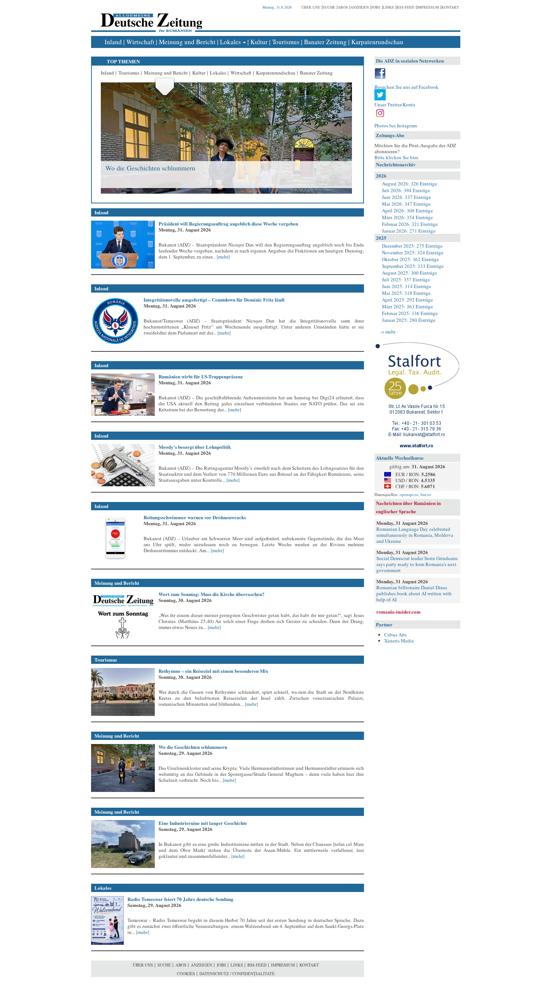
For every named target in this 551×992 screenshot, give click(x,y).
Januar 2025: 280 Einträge (409, 320)
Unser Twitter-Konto (394, 104)
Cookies (186, 973)
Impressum (428, 7)
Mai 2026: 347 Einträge (406, 204)
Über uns (310, 7)
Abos (343, 7)
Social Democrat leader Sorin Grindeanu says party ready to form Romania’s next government (417, 564)
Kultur (259, 41)
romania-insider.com (398, 611)
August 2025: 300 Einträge (409, 273)
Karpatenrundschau (377, 41)
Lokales (230, 41)
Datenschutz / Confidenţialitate (237, 973)
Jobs (375, 7)
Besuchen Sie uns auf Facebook (406, 87)
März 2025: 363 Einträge (407, 306)
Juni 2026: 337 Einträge (406, 197)
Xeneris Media (399, 640)
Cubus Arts (395, 634)
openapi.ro (409, 494)
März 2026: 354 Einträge (407, 217)
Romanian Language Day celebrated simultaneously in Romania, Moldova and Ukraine (414, 535)
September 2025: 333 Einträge (413, 266)
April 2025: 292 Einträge (407, 300)
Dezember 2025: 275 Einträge (412, 246)
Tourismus (285, 41)
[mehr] (223, 256)
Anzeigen (359, 7)
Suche (329, 7)
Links (388, 7)
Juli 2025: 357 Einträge (406, 279)
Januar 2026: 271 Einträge (409, 231)
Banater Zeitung (325, 41)
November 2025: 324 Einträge (412, 252)
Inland (113, 41)
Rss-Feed (405, 7)
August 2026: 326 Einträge (409, 184)
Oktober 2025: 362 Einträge (410, 259)
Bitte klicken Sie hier (396, 157)
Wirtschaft (140, 41)
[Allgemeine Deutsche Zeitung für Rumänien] (150, 17)
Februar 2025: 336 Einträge (410, 313)
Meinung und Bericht (187, 41)
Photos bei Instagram (395, 125)
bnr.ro (426, 494)
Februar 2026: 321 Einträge (410, 224)
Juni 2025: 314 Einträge (406, 286)
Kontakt (450, 7)
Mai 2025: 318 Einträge (406, 293)
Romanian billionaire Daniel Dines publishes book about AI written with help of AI (414, 593)
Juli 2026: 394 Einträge (406, 190)
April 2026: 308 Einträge (407, 211)
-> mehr (387, 331)
